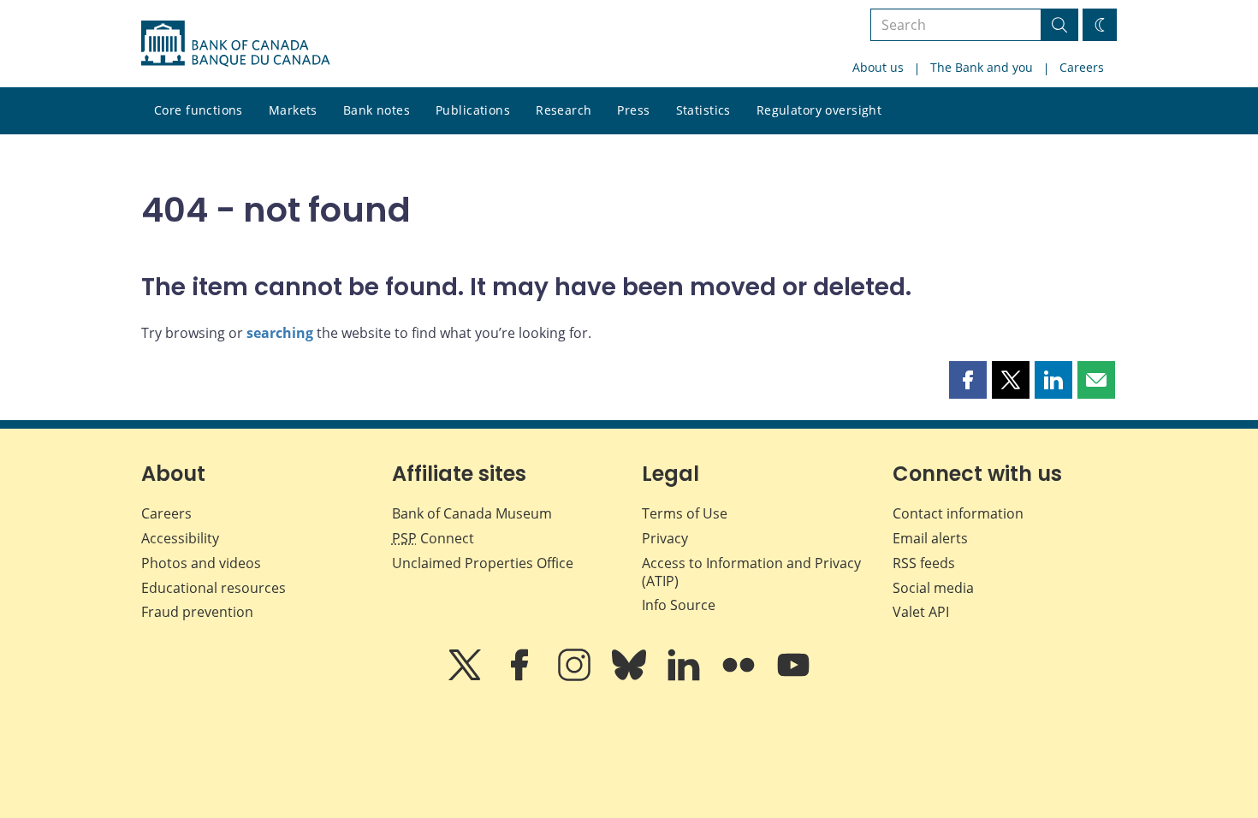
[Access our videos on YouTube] (793, 676)
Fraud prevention (197, 611)
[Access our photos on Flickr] (740, 676)
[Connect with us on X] (466, 676)
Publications (473, 110)
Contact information (958, 513)
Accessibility (180, 538)
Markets (293, 110)
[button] (968, 380)
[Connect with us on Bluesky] (630, 676)
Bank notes (376, 110)
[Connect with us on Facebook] (521, 676)
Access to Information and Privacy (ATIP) (751, 572)
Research (563, 110)
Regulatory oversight (819, 110)
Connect (433, 538)
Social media (933, 587)
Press (633, 110)
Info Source (678, 605)
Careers (1081, 67)
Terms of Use (684, 513)
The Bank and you (981, 67)
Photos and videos (201, 563)
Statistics (703, 110)
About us (878, 67)
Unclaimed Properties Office (482, 563)
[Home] (235, 44)
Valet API (921, 611)
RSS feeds (924, 563)
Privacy (665, 538)
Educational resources (213, 587)
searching (279, 332)
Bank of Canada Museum (472, 513)
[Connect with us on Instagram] (576, 676)
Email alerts (930, 538)
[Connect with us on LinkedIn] (685, 676)
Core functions (198, 110)
